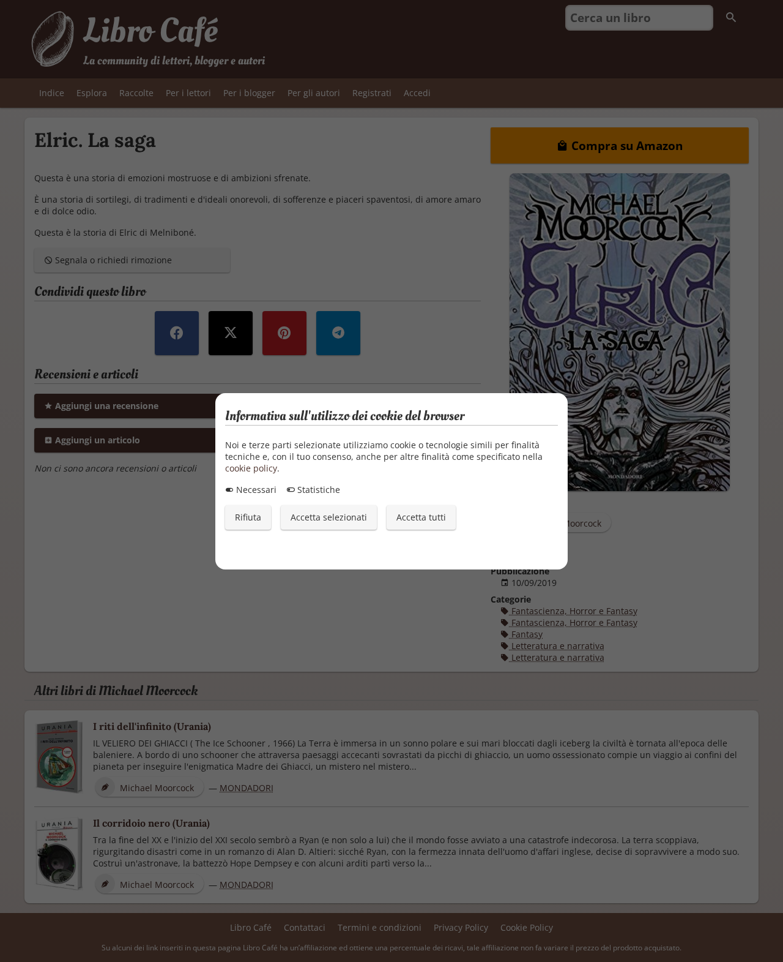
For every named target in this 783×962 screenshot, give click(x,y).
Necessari (255, 489)
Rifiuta (248, 517)
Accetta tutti (421, 517)
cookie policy (251, 468)
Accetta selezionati (329, 517)
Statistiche (317, 489)
